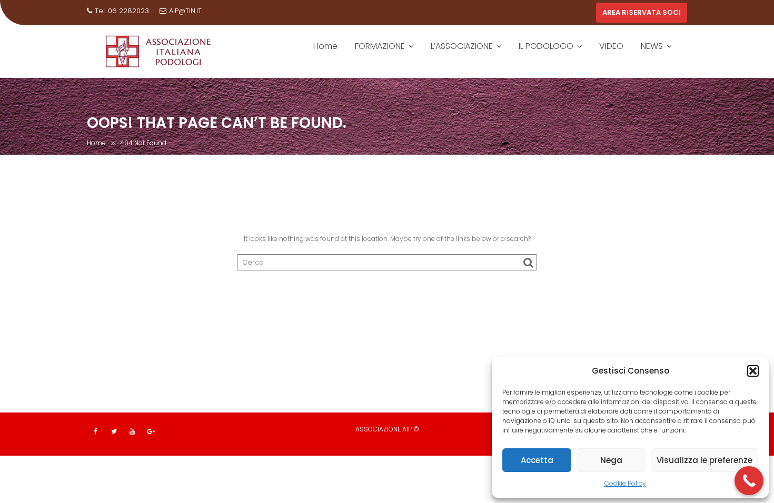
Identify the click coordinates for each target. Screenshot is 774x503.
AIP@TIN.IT (185, 11)
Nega (611, 460)
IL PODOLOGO (546, 46)
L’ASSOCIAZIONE (462, 46)
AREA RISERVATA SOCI (641, 12)
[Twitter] (113, 431)
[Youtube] (132, 431)
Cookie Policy (625, 483)
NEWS (652, 46)
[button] (753, 371)
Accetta (537, 460)
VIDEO (611, 46)
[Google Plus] (150, 431)
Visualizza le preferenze (704, 460)
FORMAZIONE (380, 46)
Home (325, 46)
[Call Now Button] (749, 480)
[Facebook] (95, 431)
